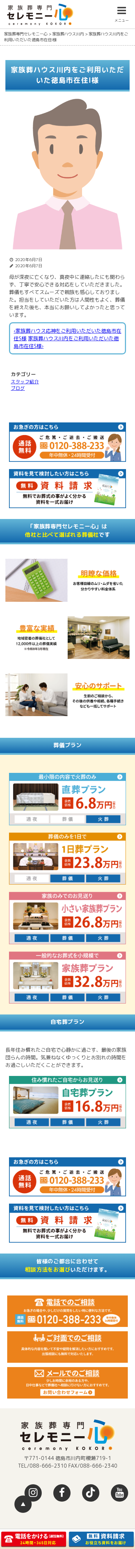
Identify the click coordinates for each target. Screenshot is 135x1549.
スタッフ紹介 (25, 381)
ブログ (18, 388)
